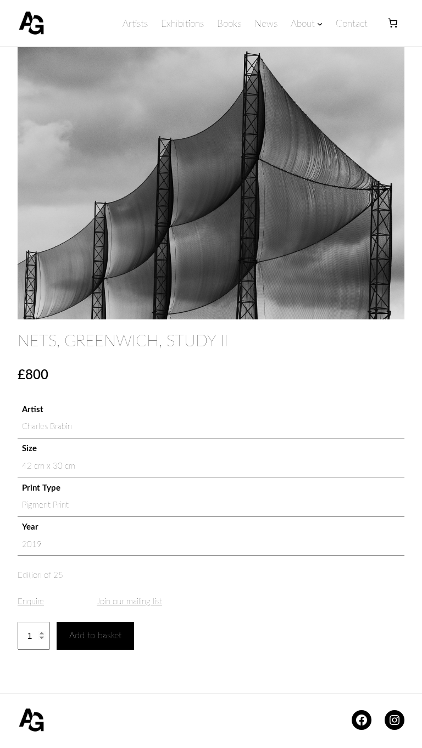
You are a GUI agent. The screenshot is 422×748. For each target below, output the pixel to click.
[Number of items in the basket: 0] (392, 23)
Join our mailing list (129, 602)
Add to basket (95, 635)
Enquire (31, 602)
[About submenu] (320, 23)
